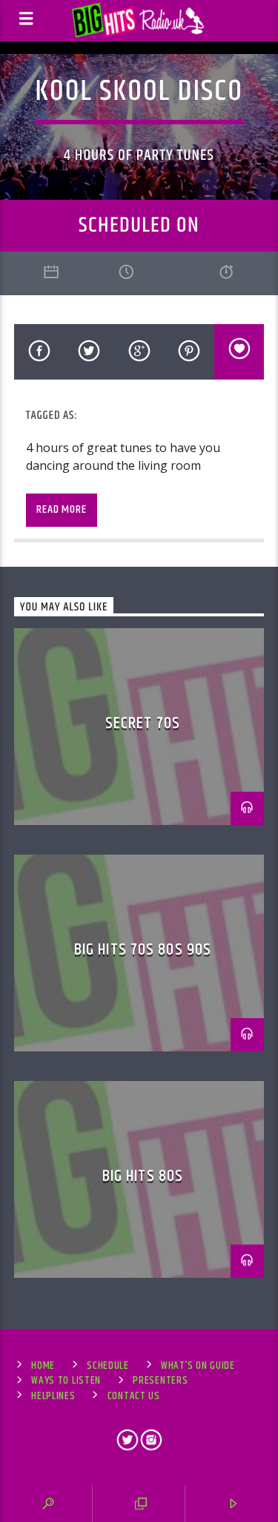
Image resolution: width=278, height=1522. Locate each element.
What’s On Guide (198, 1366)
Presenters (160, 1381)
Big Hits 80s (142, 1176)
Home (43, 1366)
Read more (61, 509)
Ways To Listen (66, 1381)
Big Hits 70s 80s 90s (142, 950)
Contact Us (133, 1396)
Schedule (108, 1366)
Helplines (53, 1396)
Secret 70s (142, 723)
